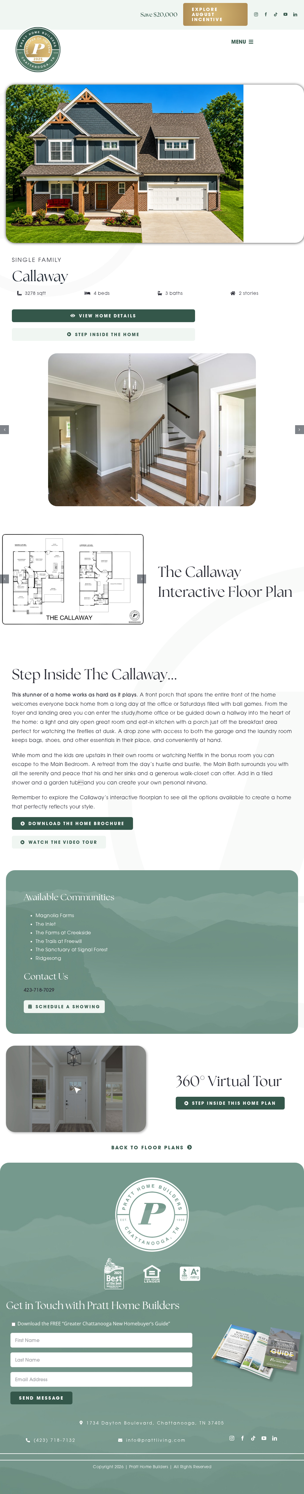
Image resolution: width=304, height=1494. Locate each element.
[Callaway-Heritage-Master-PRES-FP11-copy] (73, 579)
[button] (4, 429)
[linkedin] (295, 14)
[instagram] (256, 14)
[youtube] (285, 14)
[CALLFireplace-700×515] (152, 429)
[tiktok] (276, 14)
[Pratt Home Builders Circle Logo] (152, 1180)
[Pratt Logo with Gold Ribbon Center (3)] (38, 28)
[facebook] (266, 14)
